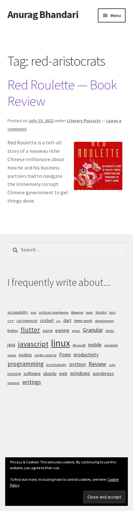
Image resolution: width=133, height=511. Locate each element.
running (14, 373)
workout (13, 383)
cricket (47, 320)
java (11, 345)
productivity (86, 354)
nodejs (25, 355)
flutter (30, 329)
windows (80, 373)
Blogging (77, 312)
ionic (110, 330)
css (58, 321)
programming (25, 364)
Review (97, 364)
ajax (33, 312)
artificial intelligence (53, 312)
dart (67, 320)
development (104, 321)
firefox (12, 330)
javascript (33, 343)
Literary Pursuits (84, 120)
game (48, 330)
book (89, 312)
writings (31, 382)
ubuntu (49, 373)
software (32, 373)
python (77, 364)
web (63, 373)
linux (60, 343)
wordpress (103, 373)
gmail (76, 331)
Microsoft (79, 345)
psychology (56, 364)
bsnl (112, 312)
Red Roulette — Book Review (62, 92)
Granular (93, 329)
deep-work (83, 320)
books (101, 312)
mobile (95, 345)
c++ (10, 320)
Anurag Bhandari (42, 14)
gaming (62, 330)
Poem (65, 354)
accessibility (17, 312)
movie (11, 355)
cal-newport (26, 320)
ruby (112, 365)
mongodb (111, 345)
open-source (45, 354)
